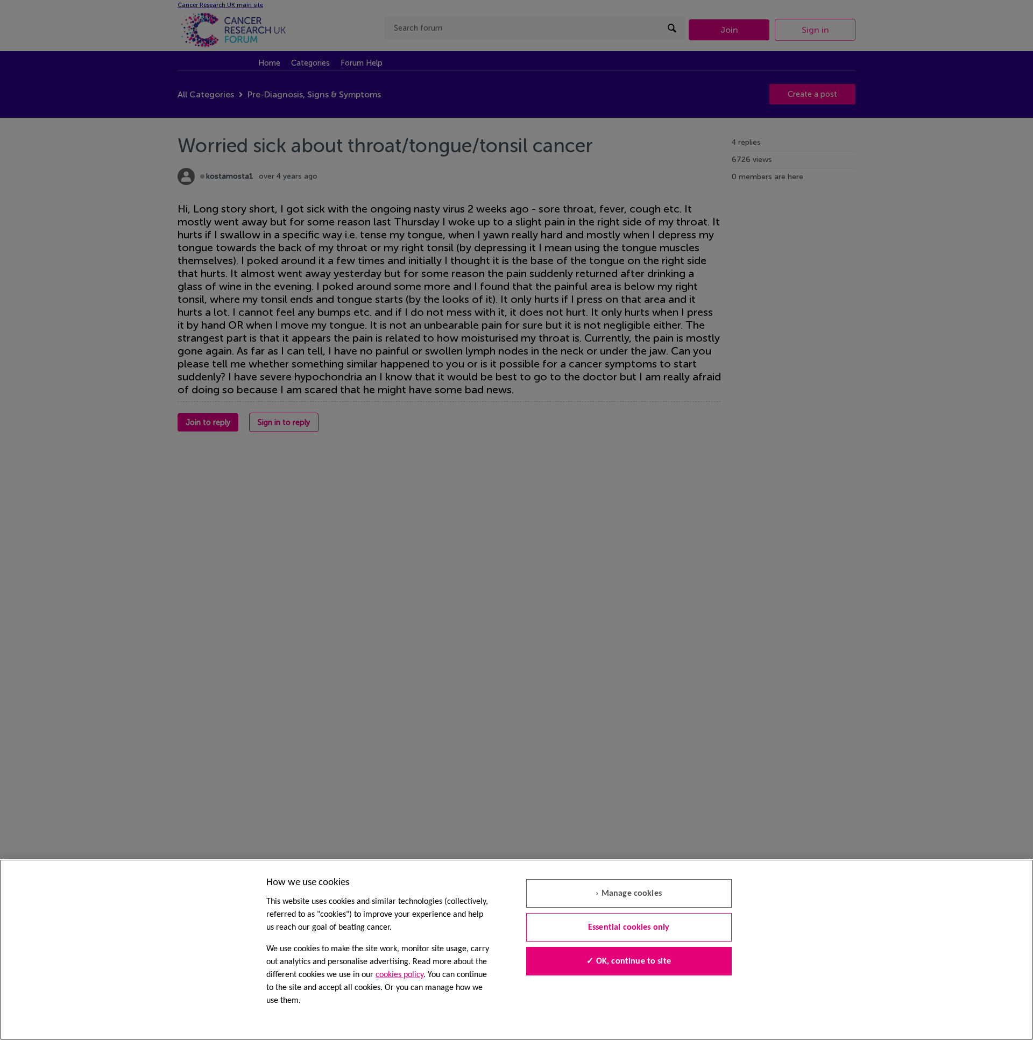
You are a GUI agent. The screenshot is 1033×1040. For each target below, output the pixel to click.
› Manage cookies (629, 893)
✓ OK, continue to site (628, 961)
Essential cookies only (629, 927)
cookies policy (399, 975)
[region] (516, 949)
